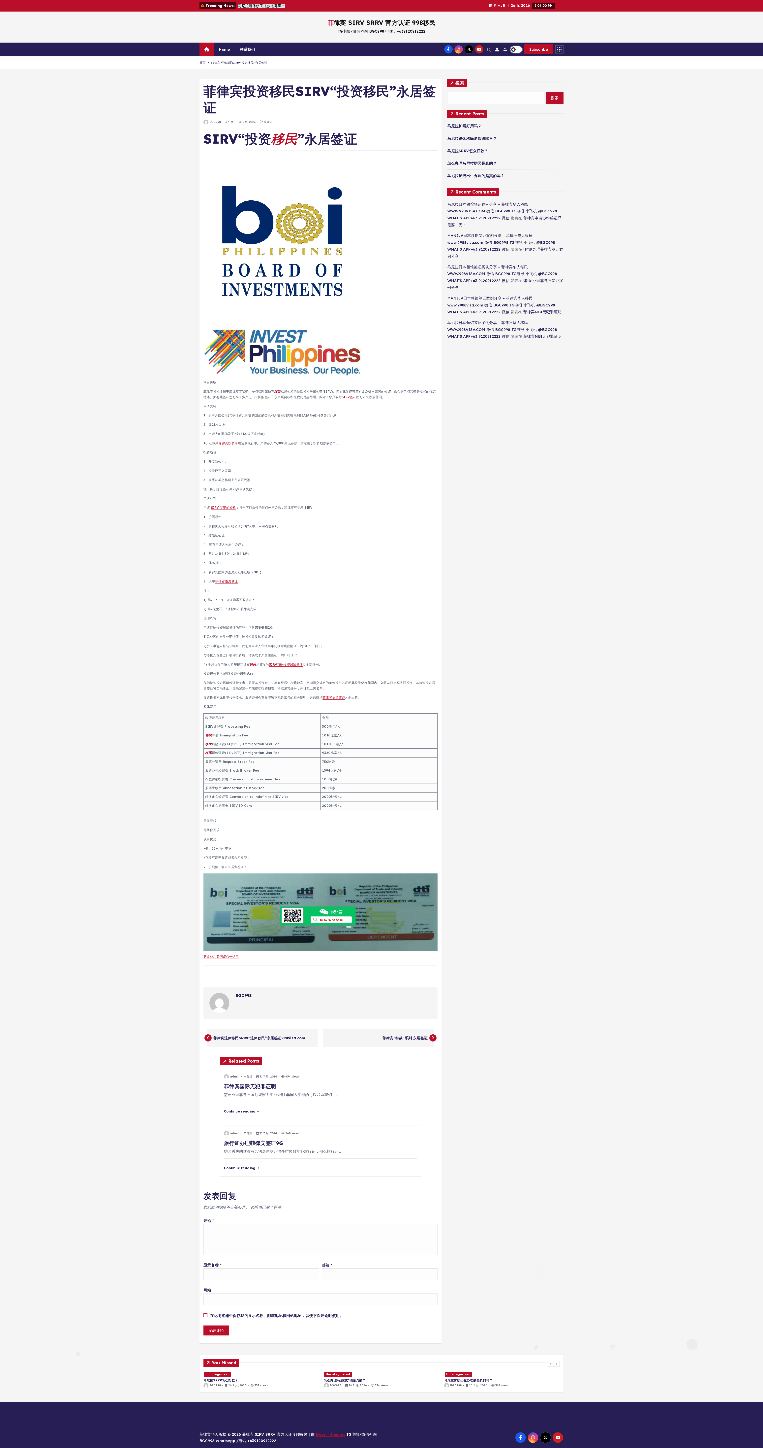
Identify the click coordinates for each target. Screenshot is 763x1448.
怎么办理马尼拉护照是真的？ (472, 163)
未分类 (229, 122)
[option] (264, 1379)
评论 (208, 1220)
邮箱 (327, 1265)
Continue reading (240, 1111)
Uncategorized (220, 1374)
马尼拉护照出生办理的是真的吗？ (475, 175)
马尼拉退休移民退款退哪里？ (472, 138)
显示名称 (212, 1265)
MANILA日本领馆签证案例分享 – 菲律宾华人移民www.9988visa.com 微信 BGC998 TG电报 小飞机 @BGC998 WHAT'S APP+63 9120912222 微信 (501, 242)
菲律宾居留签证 (333, 697)
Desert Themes (330, 1434)
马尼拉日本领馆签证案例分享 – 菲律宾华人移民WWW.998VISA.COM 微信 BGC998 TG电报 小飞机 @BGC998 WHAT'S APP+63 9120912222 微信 (502, 211)
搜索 (459, 83)
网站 (207, 1290)
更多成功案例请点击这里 (221, 957)
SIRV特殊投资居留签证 (286, 664)
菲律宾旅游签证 (226, 581)
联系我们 (247, 49)
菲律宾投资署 (228, 443)
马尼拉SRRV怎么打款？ (467, 150)
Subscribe (538, 49)
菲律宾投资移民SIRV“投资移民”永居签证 (239, 63)
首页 (202, 63)
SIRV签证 (349, 397)
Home (224, 49)
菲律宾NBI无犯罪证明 (542, 311)
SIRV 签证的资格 (223, 508)
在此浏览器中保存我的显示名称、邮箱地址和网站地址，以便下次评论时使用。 (277, 1315)
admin (234, 1076)
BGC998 (215, 122)
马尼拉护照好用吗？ (464, 126)
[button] (551, 1364)
